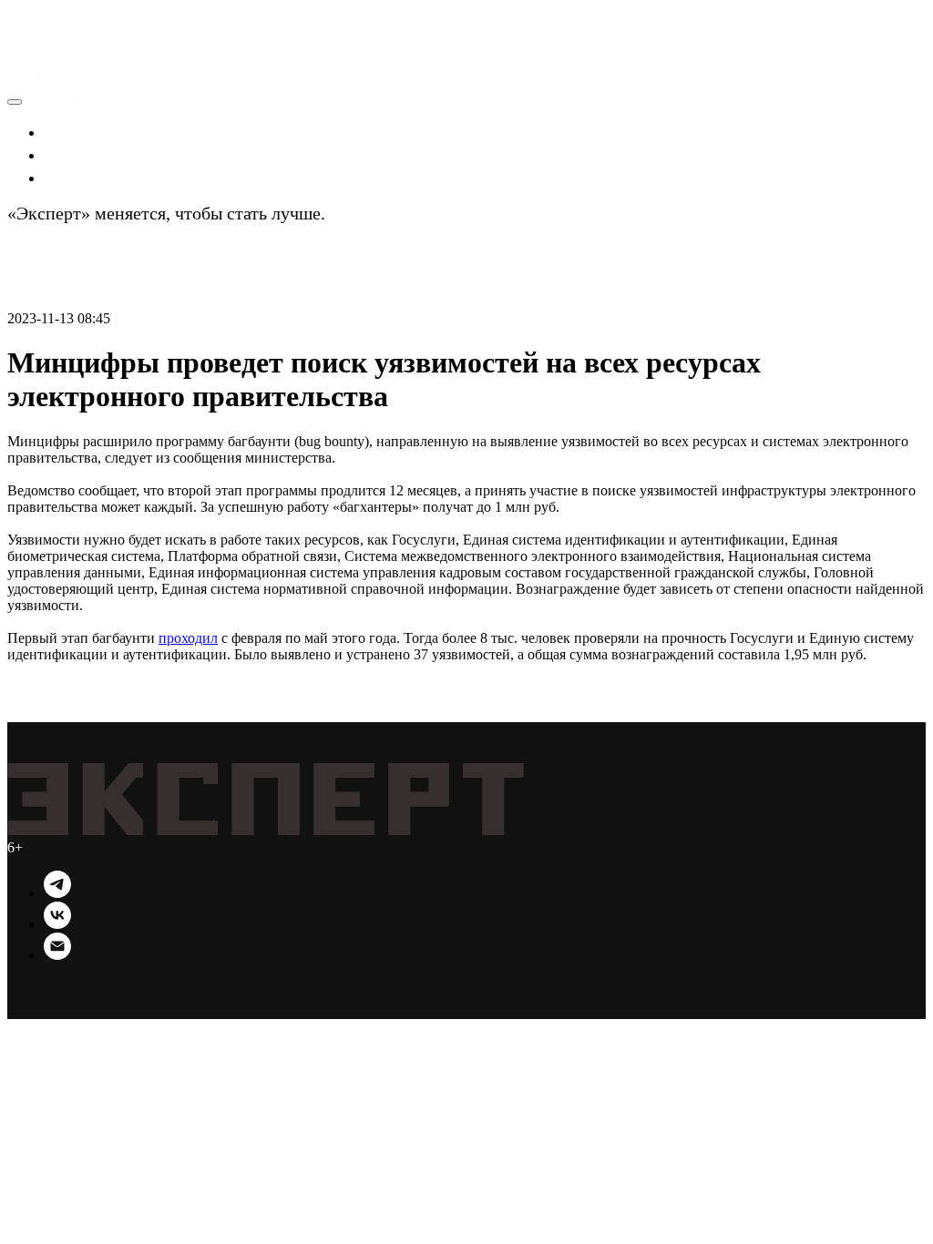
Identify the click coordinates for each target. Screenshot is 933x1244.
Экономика (89, 131)
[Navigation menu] (20, 40)
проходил (188, 638)
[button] (27, 18)
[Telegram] (57, 893)
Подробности (381, 213)
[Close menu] (14, 102)
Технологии (92, 177)
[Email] (57, 955)
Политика (83, 154)
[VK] (57, 924)
